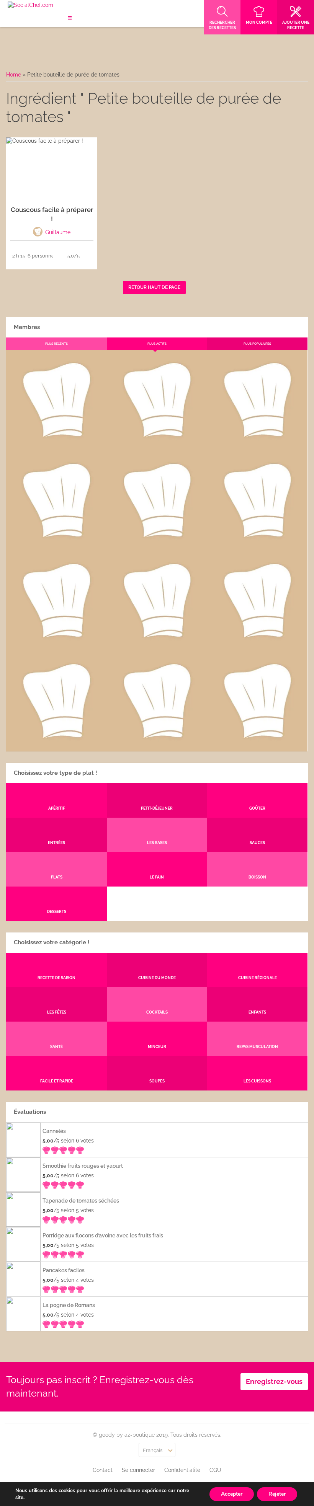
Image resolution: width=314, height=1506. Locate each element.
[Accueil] (30, 5)
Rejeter (277, 1494)
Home (13, 75)
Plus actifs (157, 344)
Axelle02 (56, 644)
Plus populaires (257, 344)
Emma (157, 444)
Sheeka (56, 745)
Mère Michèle (56, 444)
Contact (103, 1470)
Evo (56, 544)
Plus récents (56, 344)
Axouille (257, 444)
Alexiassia (156, 644)
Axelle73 (257, 745)
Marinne (156, 544)
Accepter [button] (231, 1494)
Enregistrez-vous (274, 1381)
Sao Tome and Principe (156, 745)
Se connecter (138, 1470)
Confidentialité (182, 1470)
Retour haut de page (154, 287)
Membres (27, 327)
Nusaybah (257, 544)
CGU (215, 1470)
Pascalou (257, 644)
